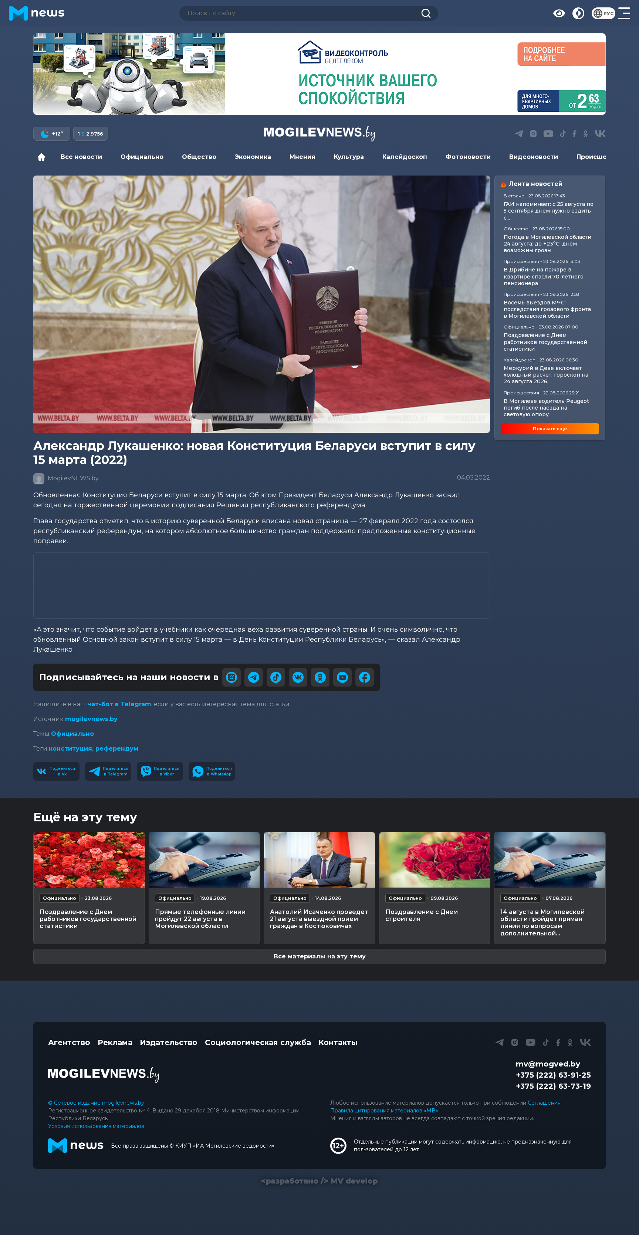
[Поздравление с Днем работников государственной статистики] (89, 860)
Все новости (81, 156)
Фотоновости (468, 156)
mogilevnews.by (91, 718)
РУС (608, 13)
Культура (349, 156)
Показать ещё (550, 428)
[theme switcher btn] (578, 13)
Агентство (69, 1042)
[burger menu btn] (624, 13)
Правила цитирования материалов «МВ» (384, 1110)
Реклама (115, 1042)
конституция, (72, 748)
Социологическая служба (258, 1042)
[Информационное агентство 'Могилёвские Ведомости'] (319, 133)
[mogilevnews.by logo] (103, 1075)
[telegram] (253, 677)
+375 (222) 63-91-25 (553, 1075)
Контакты (338, 1042)
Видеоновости (533, 156)
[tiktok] (276, 677)
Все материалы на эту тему (320, 956)
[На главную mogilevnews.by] (36, 13)
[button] (304, 106)
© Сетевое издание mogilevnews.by (96, 1102)
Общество (199, 156)
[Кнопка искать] (426, 13)
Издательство (168, 1042)
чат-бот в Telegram (119, 704)
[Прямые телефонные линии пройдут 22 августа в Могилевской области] (204, 860)
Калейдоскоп (404, 156)
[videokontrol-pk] (319, 74)
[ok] (320, 677)
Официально (142, 156)
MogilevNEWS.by (72, 478)
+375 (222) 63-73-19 (553, 1086)
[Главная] (43, 157)
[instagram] (231, 677)
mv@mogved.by (548, 1063)
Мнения (302, 156)
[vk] (298, 677)
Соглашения (544, 1102)
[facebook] (364, 677)
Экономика (253, 156)
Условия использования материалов (96, 1126)
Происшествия (601, 156)
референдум (116, 748)
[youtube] (342, 677)
